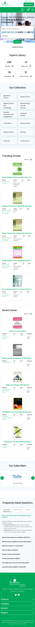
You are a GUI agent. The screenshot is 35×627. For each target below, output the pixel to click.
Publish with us (29, 4)
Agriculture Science (7, 97)
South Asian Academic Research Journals (7, 418)
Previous (2, 478)
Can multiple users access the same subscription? (15, 563)
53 (23, 264)
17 (14, 335)
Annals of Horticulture (17, 331)
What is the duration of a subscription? (12, 546)
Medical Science (8, 132)
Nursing (22, 132)
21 (21, 293)
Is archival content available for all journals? (14, 567)
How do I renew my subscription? (11, 554)
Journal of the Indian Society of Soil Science (6, 266)
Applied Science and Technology (8, 105)
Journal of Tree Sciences (6, 182)
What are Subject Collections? (10, 550)
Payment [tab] (28, 510)
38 (22, 181)
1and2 (21, 335)
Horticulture (7, 123)
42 (14, 446)
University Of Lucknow (5, 446)
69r (14, 389)
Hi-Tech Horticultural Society (5, 337)
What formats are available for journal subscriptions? (16, 541)
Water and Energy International (17, 385)
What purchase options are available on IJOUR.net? (16, 537)
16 (14, 362)
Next (33, 478)
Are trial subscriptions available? (11, 558)
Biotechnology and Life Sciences (25, 105)
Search (17, 42)
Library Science (25, 123)
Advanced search (17, 47)
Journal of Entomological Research (5, 295)
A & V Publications (6, 362)
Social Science (24, 141)
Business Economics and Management (8, 114)
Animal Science (25, 97)
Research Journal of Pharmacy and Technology (7, 212)
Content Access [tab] (18, 510)
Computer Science (23, 114)
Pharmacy (6, 141)
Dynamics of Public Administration (17, 441)
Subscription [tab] (6, 510)
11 (20, 210)
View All (26, 159)
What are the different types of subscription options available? (16, 516)
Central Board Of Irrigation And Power (6, 391)
